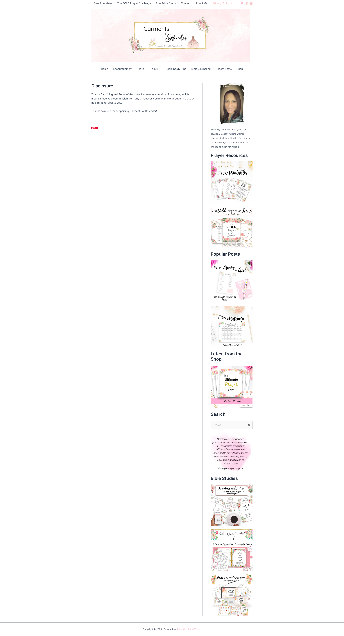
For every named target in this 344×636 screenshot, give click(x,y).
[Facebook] (247, 3)
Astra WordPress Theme (189, 629)
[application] (231, 3)
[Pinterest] (251, 3)
